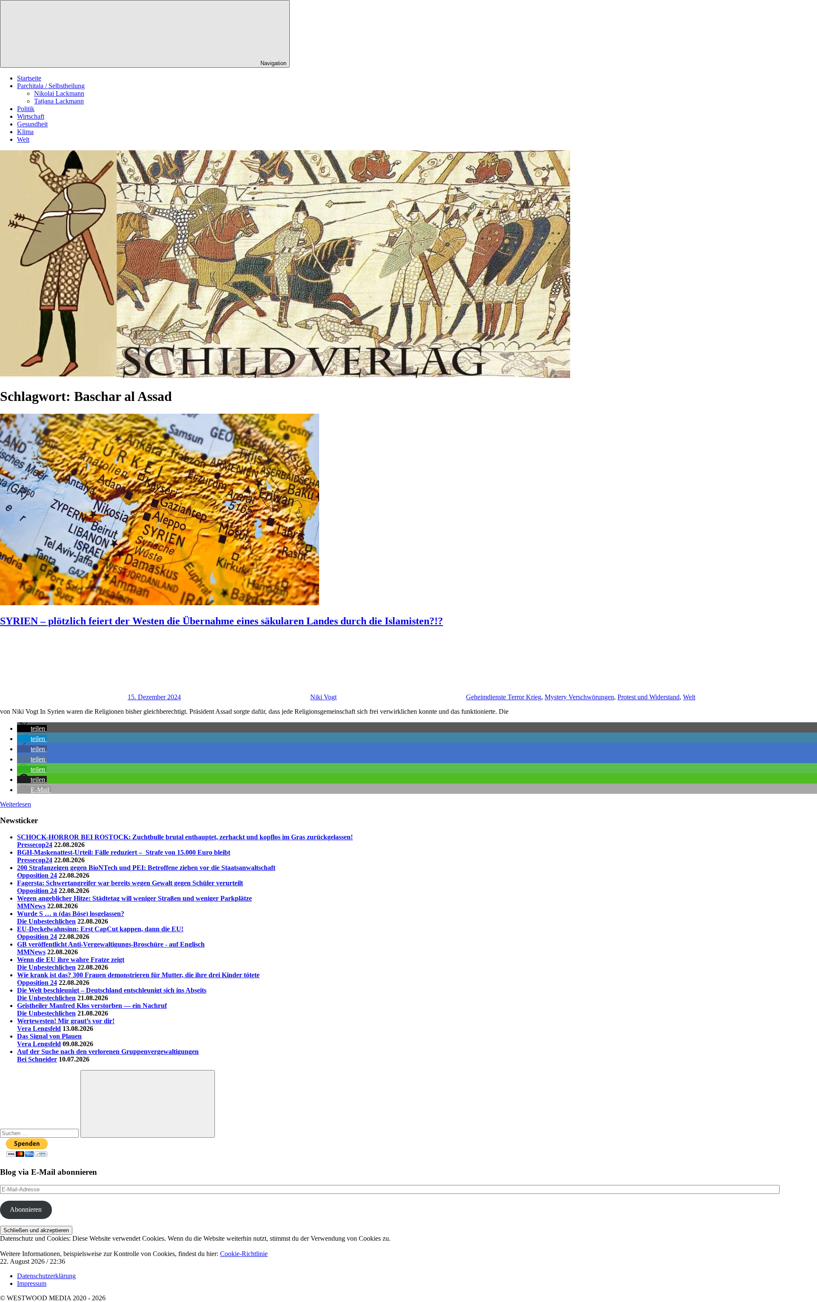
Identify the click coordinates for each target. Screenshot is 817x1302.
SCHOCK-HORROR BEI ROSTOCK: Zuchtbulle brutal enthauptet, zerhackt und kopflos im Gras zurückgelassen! (185, 837)
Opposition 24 (37, 875)
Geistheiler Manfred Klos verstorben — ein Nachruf (92, 1005)
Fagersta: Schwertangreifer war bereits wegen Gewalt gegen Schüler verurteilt (130, 883)
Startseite (29, 78)
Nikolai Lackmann (59, 93)
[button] (32, 728)
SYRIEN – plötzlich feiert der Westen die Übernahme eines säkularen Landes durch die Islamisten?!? (221, 621)
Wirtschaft (30, 116)
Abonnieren (26, 1209)
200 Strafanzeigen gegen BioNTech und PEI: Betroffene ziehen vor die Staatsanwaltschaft (146, 867)
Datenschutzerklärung (46, 1275)
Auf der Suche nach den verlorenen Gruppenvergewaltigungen (108, 1051)
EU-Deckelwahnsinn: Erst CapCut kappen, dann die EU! (100, 929)
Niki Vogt (323, 697)
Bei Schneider (37, 1059)
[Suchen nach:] (40, 1132)
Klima (25, 131)
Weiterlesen (15, 804)
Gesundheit (32, 124)
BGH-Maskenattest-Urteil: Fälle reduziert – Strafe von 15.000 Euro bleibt (123, 852)
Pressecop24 (34, 844)
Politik (25, 108)
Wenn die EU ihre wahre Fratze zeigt (70, 959)
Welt (23, 139)
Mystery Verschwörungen (579, 697)
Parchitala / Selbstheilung (51, 85)
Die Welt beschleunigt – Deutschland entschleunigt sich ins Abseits (111, 990)
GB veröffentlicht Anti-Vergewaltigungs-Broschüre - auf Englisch (111, 944)
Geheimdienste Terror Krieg (503, 697)
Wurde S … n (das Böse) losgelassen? (70, 913)
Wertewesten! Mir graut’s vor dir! (65, 1020)
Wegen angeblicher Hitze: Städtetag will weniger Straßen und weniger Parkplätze (134, 898)
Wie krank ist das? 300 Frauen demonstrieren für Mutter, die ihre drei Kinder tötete (138, 975)
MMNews (31, 906)
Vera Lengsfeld (39, 1028)
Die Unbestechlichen (46, 921)
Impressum (31, 1283)
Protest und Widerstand (648, 697)
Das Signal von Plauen (49, 1036)
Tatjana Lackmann (59, 101)
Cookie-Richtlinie (244, 1253)
